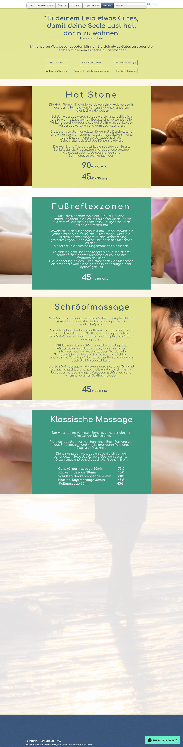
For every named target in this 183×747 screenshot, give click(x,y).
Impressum (32, 741)
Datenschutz (47, 741)
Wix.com (87, 745)
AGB (59, 741)
